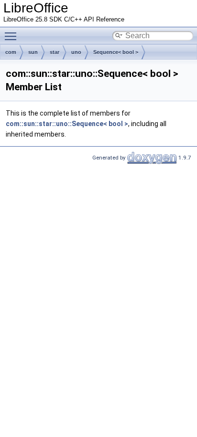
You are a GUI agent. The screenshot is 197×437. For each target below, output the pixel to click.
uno (76, 52)
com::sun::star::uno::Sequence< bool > (67, 124)
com (10, 52)
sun (33, 52)
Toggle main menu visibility (12, 35)
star (54, 52)
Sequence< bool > (115, 52)
